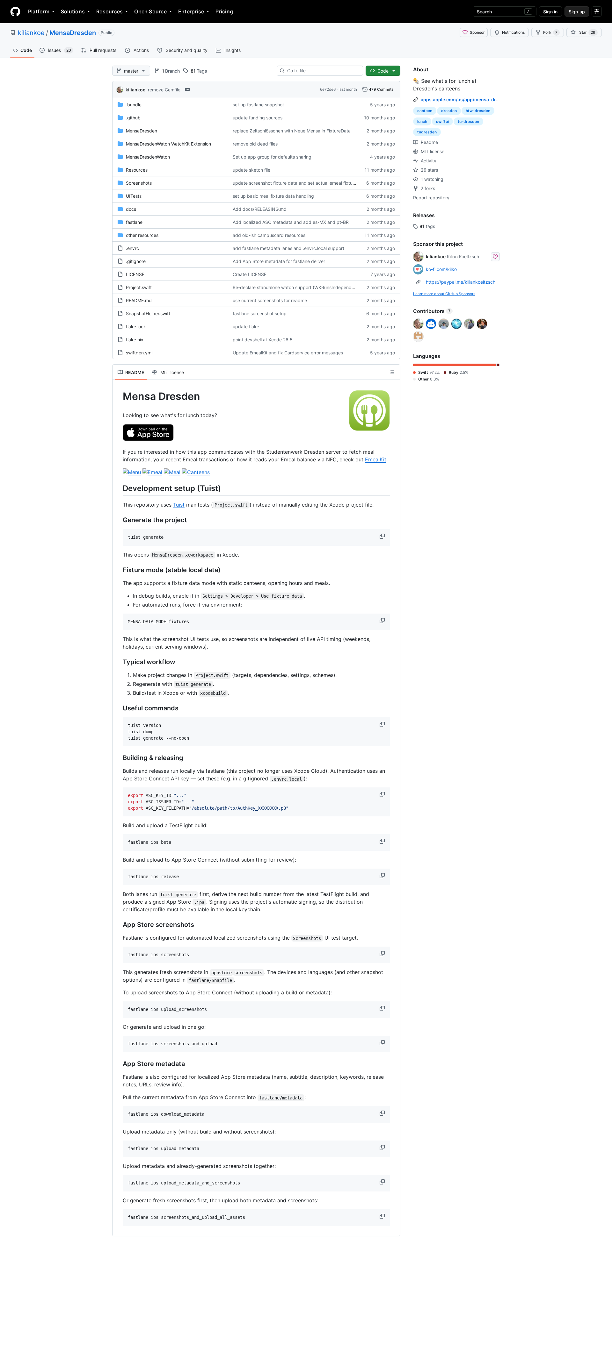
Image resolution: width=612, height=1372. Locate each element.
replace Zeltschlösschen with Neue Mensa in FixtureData (292, 130)
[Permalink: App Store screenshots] (118, 925)
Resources (109, 11)
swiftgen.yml (139, 352)
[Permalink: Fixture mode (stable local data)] (118, 570)
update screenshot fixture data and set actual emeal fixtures (296, 183)
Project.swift (139, 287)
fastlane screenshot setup (260, 313)
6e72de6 (328, 89)
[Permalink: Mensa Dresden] (118, 396)
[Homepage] (15, 11)
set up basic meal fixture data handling (273, 196)
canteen (424, 110)
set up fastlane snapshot (258, 104)
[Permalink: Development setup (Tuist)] (118, 488)
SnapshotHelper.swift (148, 313)
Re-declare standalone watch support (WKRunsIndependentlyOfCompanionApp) (317, 287)
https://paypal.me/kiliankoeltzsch (460, 282)
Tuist (179, 504)
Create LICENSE (249, 274)
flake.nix (134, 339)
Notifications (513, 32)
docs (131, 209)
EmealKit (375, 459)
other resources (142, 235)
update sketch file (251, 170)
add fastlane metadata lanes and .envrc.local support (288, 248)
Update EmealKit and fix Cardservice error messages (288, 352)
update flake (246, 326)
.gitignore (136, 261)
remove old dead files (255, 143)
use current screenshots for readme (270, 300)
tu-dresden (468, 121)
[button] (382, 536)
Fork (550, 32)
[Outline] (392, 372)
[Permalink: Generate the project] (118, 520)
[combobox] (322, 70)
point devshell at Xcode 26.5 (263, 339)
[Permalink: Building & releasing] (118, 758)
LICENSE (135, 274)
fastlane (134, 222)
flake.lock (136, 326)
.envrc (132, 248)
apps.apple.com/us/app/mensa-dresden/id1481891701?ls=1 (486, 99)
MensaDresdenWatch (148, 157)
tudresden (427, 132)
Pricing (224, 11)
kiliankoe (31, 33)
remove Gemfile (164, 89)
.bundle (134, 104)
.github (133, 117)
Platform (38, 11)
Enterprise (191, 11)
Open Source (150, 11)
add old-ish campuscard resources (269, 235)
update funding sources (257, 117)
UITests (134, 196)
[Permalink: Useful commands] (118, 708)
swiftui (442, 121)
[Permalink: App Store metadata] (118, 1064)
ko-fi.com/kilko (441, 269)
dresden (449, 110)
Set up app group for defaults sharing (272, 157)
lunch (422, 121)
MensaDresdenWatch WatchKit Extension (168, 143)
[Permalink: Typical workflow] (118, 662)
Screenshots (139, 183)
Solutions (73, 11)
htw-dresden (478, 110)
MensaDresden (72, 33)
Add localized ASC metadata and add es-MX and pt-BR (291, 222)
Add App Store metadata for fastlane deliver (279, 261)
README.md (139, 300)
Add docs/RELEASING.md (260, 209)
